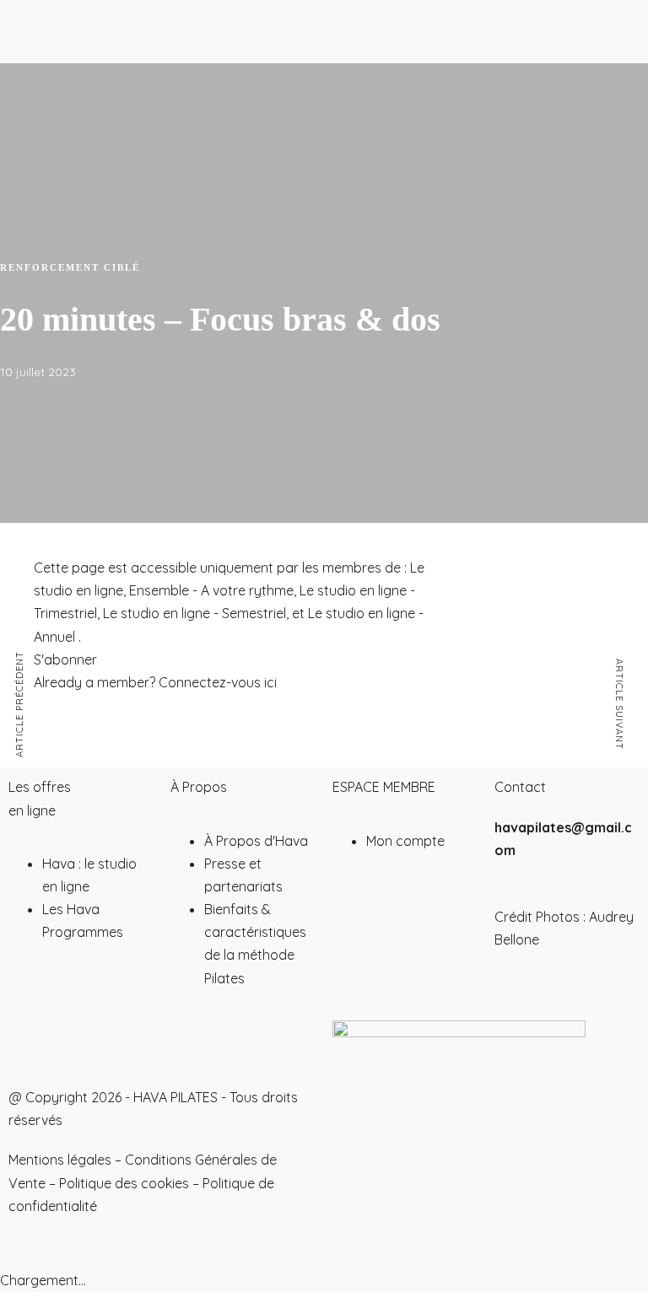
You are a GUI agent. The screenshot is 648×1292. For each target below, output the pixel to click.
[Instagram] (29, 1041)
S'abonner (65, 659)
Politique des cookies (124, 1183)
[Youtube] (75, 1041)
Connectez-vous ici (218, 682)
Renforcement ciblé (70, 267)
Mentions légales (59, 1159)
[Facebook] (121, 1041)
